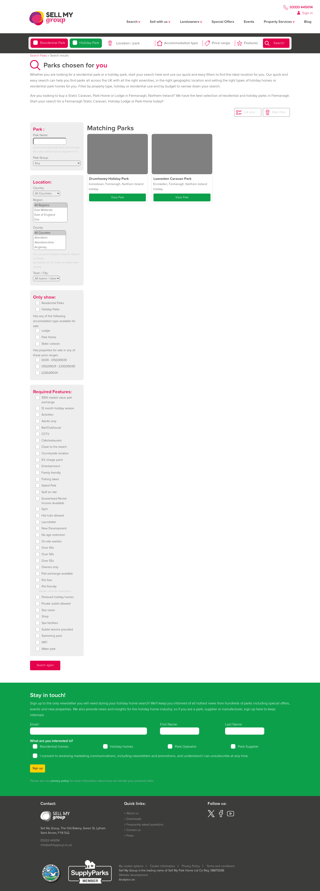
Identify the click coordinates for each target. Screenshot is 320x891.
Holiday (89, 43)
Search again (45, 665)
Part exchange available (57, 574)
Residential (52, 43)
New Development (54, 528)
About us (132, 813)
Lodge (46, 331)
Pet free (47, 580)
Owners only (50, 567)
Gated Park (49, 485)
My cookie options (131, 866)
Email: (34, 724)
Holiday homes (121, 746)
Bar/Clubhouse (51, 428)
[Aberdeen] (50, 237)
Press (129, 836)
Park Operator (185, 746)
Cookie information (162, 866)
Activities (47, 415)
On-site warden (52, 541)
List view (249, 112)
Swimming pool (52, 636)
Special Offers (223, 22)
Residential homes (54, 746)
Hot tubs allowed (53, 515)
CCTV (45, 434)
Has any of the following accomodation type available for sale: (54, 321)
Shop (45, 616)
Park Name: (40, 135)
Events (249, 22)
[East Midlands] (50, 210)
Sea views (48, 610)
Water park (49, 649)
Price (221, 43)
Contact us (133, 830)
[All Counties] (50, 233)
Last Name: (234, 724)
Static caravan (51, 344)
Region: (38, 200)
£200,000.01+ (50, 373)
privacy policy (60, 781)
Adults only (49, 421)
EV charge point (52, 460)
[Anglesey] (50, 247)
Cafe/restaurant (52, 440)
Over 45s (48, 548)
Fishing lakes (50, 479)
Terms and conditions (221, 866)
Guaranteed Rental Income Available (54, 500)
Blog (308, 22)
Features (251, 43)
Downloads (133, 819)
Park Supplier (248, 746)
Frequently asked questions (144, 824)
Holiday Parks (50, 309)
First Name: (169, 724)
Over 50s (48, 554)
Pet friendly (49, 586)
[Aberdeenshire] (50, 242)
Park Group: (41, 157)
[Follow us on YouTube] (230, 816)
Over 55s (48, 561)
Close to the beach (54, 447)
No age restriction (53, 535)
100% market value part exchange (57, 400)
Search (278, 43)
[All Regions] (50, 205)
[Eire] (50, 219)
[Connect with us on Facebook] (220, 816)
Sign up (37, 768)
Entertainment (51, 466)
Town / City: (40, 273)
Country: (38, 188)
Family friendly (51, 473)
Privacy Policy (191, 866)
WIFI (44, 642)
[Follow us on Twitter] (211, 816)
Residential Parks (53, 303)
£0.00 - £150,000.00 (54, 360)
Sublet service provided (57, 629)
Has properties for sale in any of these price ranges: (54, 353)
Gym (45, 509)
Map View (278, 112)
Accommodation (181, 43)
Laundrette (49, 522)
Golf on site (49, 492)
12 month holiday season (58, 408)
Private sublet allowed (56, 604)
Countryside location (55, 453)
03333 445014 (301, 7)
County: (38, 227)
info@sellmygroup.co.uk (56, 845)
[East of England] (50, 214)
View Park (117, 197)
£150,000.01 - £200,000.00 (58, 366)
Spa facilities (50, 623)
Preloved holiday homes (58, 597)
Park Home (49, 337)
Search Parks (38, 55)
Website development (133, 875)
